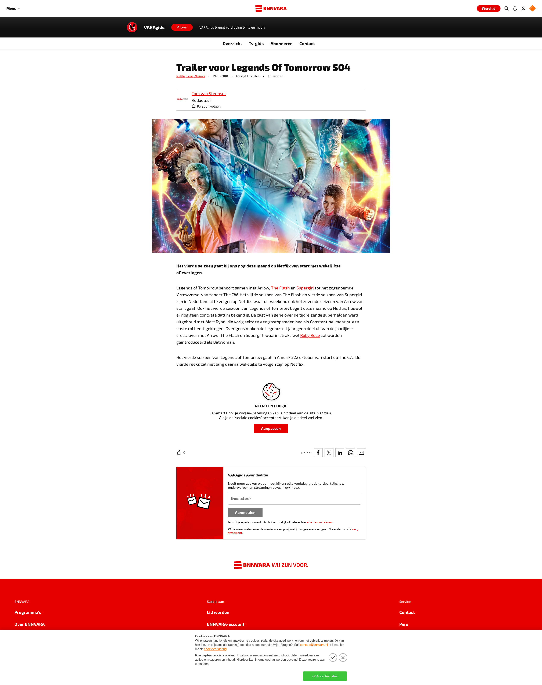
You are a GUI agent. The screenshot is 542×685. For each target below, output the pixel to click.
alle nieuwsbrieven (320, 522)
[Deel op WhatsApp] (350, 452)
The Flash (280, 287)
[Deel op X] (329, 452)
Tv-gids (256, 43)
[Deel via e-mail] (361, 452)
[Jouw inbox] (514, 8)
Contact (307, 43)
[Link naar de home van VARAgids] (132, 27)
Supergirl (305, 287)
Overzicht (232, 43)
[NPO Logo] (532, 8)
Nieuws (200, 76)
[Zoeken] (506, 8)
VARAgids (154, 27)
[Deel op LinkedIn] (340, 452)
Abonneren (282, 43)
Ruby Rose (310, 335)
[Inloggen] (523, 8)
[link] (182, 99)
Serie (191, 76)
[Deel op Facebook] (318, 452)
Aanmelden (245, 512)
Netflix (181, 76)
